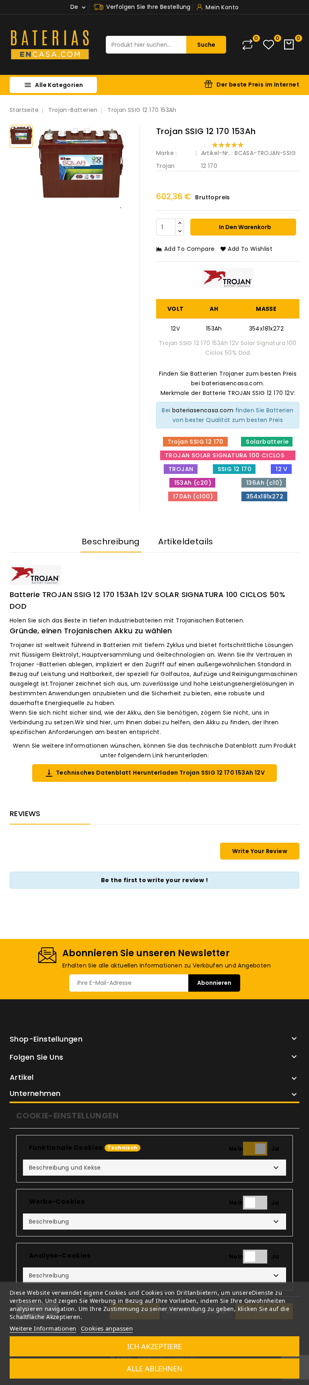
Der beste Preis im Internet (257, 85)
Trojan (165, 166)
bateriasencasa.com (202, 410)
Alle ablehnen (155, 1368)
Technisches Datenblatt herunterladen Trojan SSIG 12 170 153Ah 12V (154, 773)
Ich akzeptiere (154, 1346)
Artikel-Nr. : (217, 153)
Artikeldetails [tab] (185, 541)
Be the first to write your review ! (154, 880)
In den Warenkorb (244, 227)
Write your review (259, 851)
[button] (154, 1168)
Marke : (166, 153)
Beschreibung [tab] (111, 541)
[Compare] (247, 44)
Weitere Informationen (43, 1328)
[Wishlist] (268, 44)
